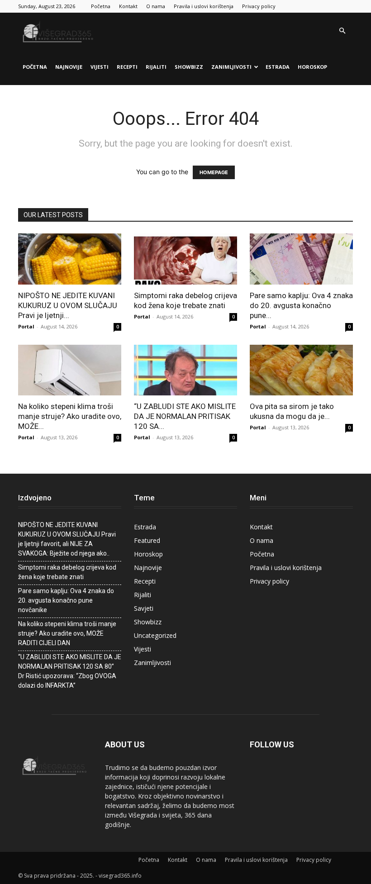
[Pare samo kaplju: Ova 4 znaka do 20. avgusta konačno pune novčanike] (301, 259)
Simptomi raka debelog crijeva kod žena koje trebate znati (67, 572)
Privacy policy (259, 6)
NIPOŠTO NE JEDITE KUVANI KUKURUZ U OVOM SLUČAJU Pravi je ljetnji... (67, 305)
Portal (26, 326)
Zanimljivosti (231, 66)
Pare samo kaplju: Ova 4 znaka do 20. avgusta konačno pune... (301, 305)
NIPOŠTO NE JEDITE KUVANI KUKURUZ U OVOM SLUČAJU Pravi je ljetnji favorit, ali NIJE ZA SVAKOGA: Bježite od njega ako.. (67, 539)
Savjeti (143, 608)
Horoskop (312, 66)
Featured (147, 540)
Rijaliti (156, 66)
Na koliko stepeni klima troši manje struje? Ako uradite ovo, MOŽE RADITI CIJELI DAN (67, 633)
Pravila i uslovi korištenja (203, 6)
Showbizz (189, 66)
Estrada (278, 66)
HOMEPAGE (214, 172)
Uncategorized (155, 635)
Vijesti (99, 66)
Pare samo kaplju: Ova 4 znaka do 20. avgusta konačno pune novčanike (66, 600)
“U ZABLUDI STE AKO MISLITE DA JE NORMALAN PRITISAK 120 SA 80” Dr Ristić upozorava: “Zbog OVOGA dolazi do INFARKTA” (69, 671)
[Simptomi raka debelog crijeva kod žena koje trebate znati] (185, 259)
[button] (342, 31)
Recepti (127, 66)
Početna (100, 6)
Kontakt (128, 6)
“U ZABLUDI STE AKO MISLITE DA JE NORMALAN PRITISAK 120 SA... (185, 416)
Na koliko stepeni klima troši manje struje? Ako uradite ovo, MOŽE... (69, 416)
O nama (155, 6)
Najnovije (68, 66)
